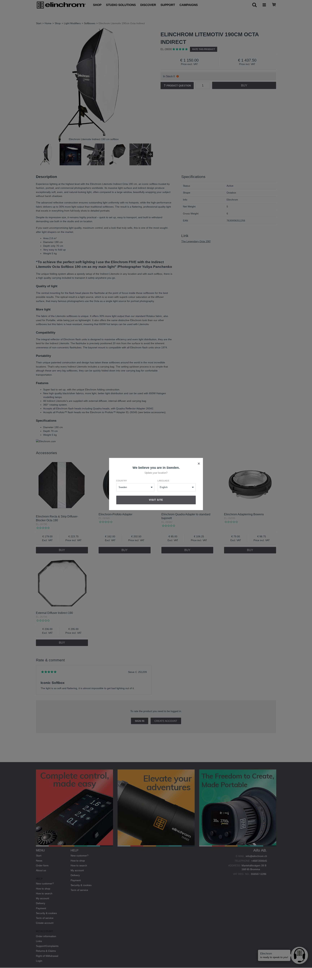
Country (121, 481)
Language (163, 481)
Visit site (156, 500)
